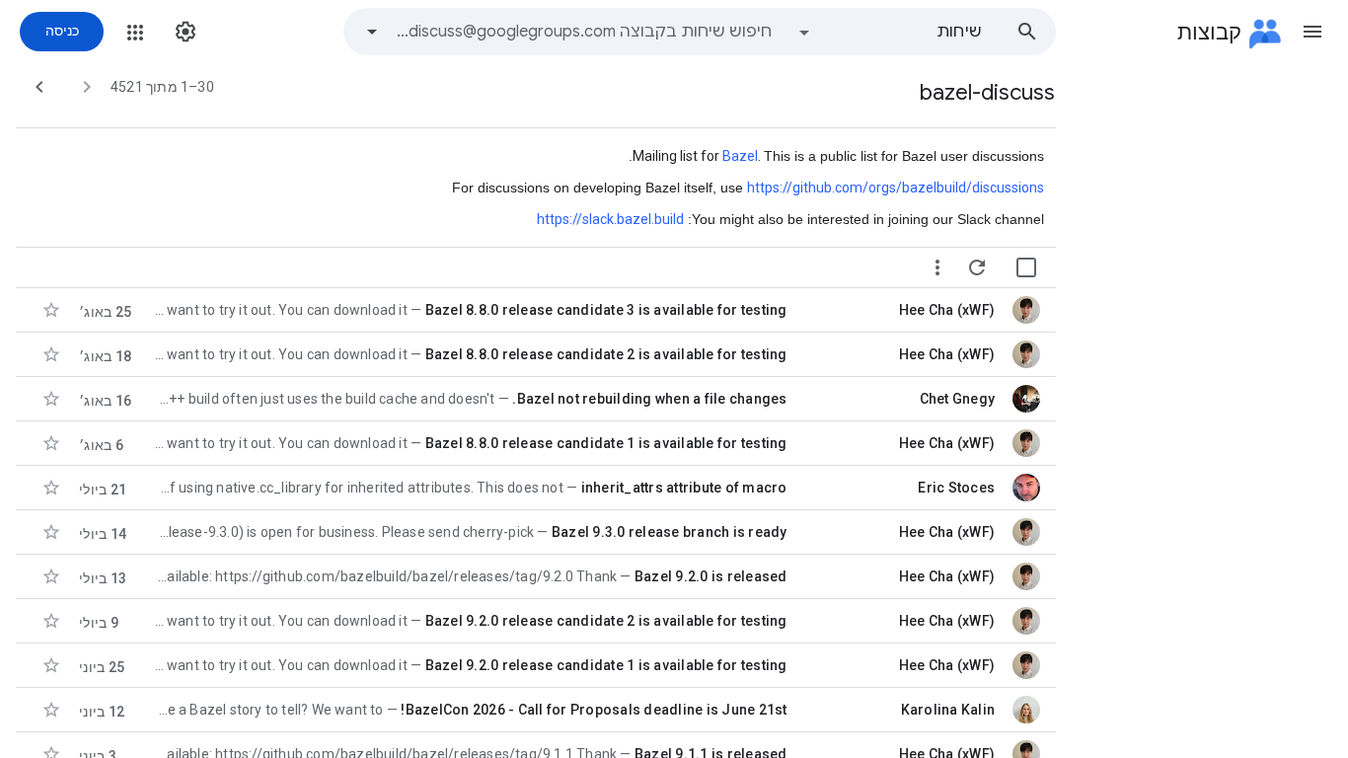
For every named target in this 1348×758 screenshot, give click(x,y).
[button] (1312, 31)
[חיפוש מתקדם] (372, 31)
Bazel (740, 156)
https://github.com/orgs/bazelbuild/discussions (895, 187)
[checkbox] (1026, 267)
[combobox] (582, 31)
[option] (889, 31)
